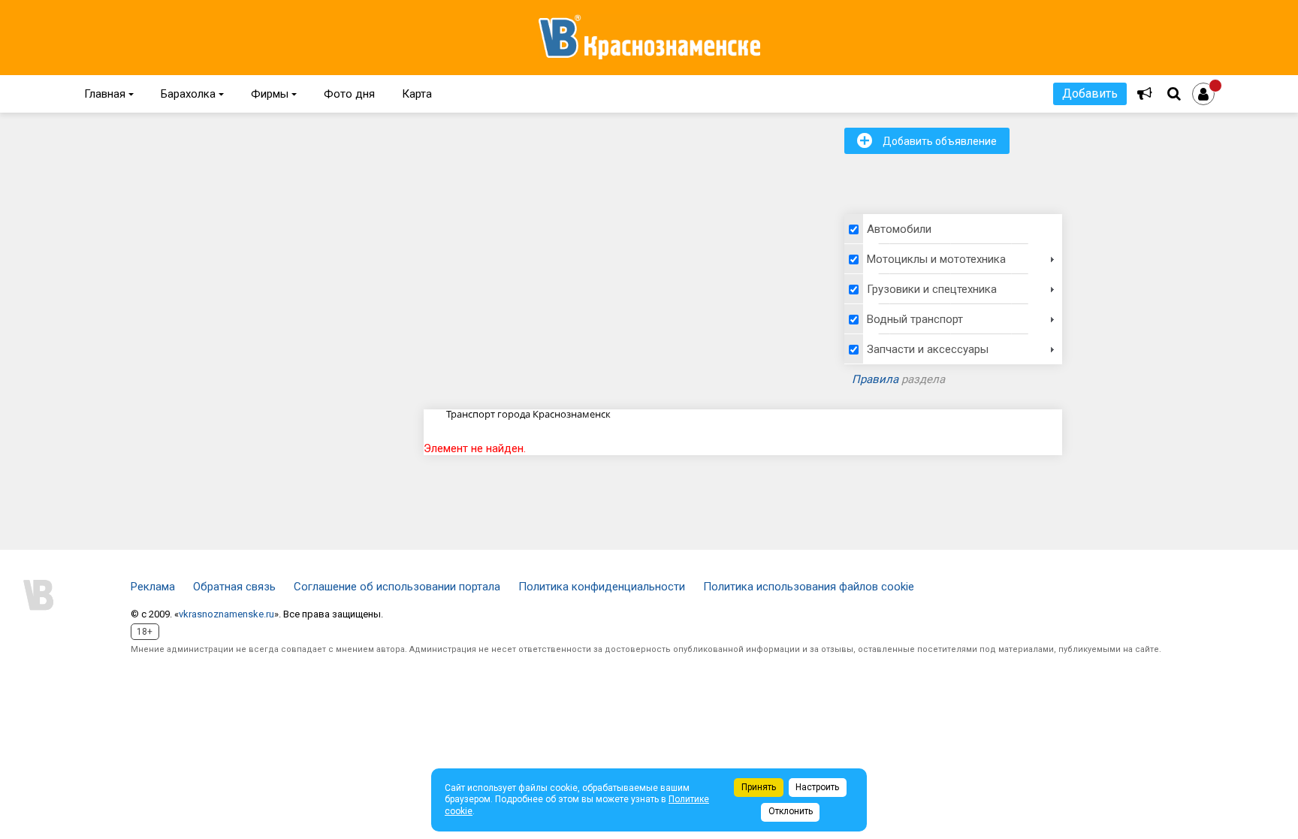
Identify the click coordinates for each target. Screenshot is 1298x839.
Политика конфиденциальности (601, 586)
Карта (417, 94)
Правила (875, 379)
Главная (109, 94)
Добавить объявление (927, 140)
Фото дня (349, 94)
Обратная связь (234, 586)
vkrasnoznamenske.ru (226, 614)
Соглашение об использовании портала (397, 586)
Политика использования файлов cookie (808, 586)
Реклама (153, 586)
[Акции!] (1144, 94)
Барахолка (192, 94)
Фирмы (274, 94)
